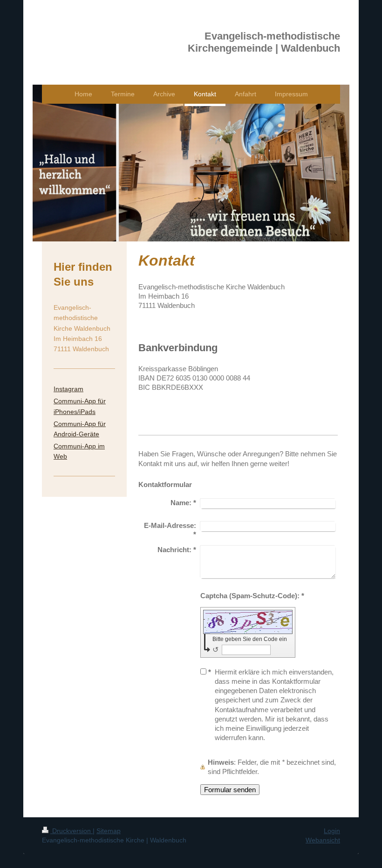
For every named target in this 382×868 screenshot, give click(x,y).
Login (332, 831)
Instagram (68, 389)
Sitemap (108, 831)
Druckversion (71, 831)
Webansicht (323, 840)
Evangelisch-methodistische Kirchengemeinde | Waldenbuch (264, 42)
